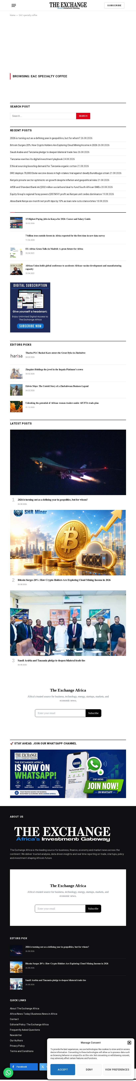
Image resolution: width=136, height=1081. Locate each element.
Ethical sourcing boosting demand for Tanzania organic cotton (43, 166)
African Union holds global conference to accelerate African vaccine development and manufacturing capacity (73, 267)
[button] (129, 1042)
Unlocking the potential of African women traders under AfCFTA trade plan (62, 403)
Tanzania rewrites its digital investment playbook (36, 159)
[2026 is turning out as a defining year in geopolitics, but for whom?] (68, 462)
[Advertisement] (68, 44)
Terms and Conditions (22, 1051)
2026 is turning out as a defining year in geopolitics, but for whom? (45, 138)
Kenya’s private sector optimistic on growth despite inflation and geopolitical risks (53, 180)
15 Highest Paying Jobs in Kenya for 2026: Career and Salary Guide (58, 219)
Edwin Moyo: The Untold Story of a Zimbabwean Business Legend (57, 386)
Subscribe (114, 5)
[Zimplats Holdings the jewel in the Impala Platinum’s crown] (16, 373)
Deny (89, 1069)
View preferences (117, 1069)
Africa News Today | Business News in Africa (33, 1014)
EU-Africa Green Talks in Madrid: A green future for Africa (54, 248)
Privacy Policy (17, 1046)
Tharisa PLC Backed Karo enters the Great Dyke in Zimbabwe (55, 352)
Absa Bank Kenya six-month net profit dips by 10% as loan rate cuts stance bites (53, 201)
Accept (63, 1069)
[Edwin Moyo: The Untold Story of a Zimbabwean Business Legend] (16, 389)
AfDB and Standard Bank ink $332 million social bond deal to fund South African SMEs (55, 187)
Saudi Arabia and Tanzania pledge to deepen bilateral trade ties (43, 152)
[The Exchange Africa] (68, 5)
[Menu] (14, 5)
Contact (14, 1019)
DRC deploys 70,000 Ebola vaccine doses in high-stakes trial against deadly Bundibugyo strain (59, 173)
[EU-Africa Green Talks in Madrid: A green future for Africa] (16, 252)
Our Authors (16, 1040)
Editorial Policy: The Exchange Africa (29, 1024)
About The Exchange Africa (24, 1008)
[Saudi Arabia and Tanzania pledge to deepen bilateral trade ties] (68, 623)
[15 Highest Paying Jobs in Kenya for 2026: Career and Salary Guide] (16, 222)
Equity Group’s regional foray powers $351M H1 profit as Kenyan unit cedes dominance (56, 194)
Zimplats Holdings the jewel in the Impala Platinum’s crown (54, 369)
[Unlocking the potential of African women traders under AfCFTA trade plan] (16, 406)
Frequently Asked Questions (25, 1030)
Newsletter (16, 1035)
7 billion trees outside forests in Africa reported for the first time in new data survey (65, 235)
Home (12, 15)
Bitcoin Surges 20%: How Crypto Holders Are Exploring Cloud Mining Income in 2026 (53, 145)
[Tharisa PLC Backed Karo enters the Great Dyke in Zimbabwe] (16, 356)
